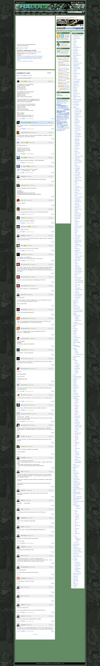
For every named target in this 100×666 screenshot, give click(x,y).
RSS (60, 39)
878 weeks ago (30, 81)
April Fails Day (78, 315)
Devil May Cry (77, 148)
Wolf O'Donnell (61, 130)
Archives (40, 12)
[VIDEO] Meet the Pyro (62, 82)
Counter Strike (78, 134)
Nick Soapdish (24, 166)
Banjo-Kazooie (78, 113)
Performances (76, 387)
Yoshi (63, 130)
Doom (76, 154)
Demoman (61, 105)
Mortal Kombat (78, 217)
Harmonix (77, 420)
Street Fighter (77, 266)
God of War (77, 175)
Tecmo (76, 456)
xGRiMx (22, 217)
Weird (74, 582)
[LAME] (18, 53)
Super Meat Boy (78, 269)
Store (28, 12)
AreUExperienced (24, 132)
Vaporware (75, 576)
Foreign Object (76, 104)
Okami (76, 220)
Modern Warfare (78, 213)
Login (18, 78)
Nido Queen (60, 61)
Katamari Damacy (78, 187)
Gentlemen (75, 300)
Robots (74, 470)
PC (22, 57)
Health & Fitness (76, 306)
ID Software (77, 423)
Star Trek (76, 566)
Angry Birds (77, 108)
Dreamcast (77, 514)
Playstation (77, 528)
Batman (76, 349)
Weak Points (75, 580)
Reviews (76, 371)
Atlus (76, 403)
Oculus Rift (78, 508)
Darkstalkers (77, 143)
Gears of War (77, 174)
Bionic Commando (78, 116)
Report (52, 118)
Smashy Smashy (27, 57)
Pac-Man (76, 223)
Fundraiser (77, 366)
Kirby (62, 112)
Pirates (74, 390)
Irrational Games (78, 426)
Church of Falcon (76, 73)
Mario (62, 114)
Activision (77, 402)
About (62, 12)
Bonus (76, 362)
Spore (76, 262)
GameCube (77, 517)
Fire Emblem (77, 168)
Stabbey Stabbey (76, 492)
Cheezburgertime (76, 68)
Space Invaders (78, 259)
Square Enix (77, 448)
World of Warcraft (78, 295)
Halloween (77, 318)
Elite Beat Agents (78, 160)
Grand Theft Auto (78, 177)
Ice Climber (77, 186)
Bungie (76, 409)
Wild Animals (75, 583)
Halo (76, 184)
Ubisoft (76, 459)
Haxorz (74, 303)
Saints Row (77, 248)
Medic (67, 114)
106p (30, 122)
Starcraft (76, 263)
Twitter (64, 39)
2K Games (77, 399)
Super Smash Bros (78, 271)
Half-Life (76, 183)
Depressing (75, 84)
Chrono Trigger (78, 130)
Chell (58, 103)
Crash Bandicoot (78, 136)
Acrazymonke (24, 338)
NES (76, 524)
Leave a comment (22, 61)
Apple (76, 510)
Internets (75, 325)
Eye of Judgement (78, 162)
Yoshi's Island (77, 297)
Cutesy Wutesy (76, 82)
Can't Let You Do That (77, 63)
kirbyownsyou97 (24, 413)
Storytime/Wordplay (77, 498)
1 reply (23, 172)
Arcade (76, 511)
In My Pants (75, 322)
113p (25, 81)
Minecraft (76, 212)
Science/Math (76, 473)
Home (17, 12)
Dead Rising (77, 145)
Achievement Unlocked (78, 35)
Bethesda (77, 405)
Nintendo (76, 437)
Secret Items (75, 476)
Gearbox (76, 419)
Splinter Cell (77, 260)
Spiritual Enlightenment (78, 489)
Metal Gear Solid (78, 209)
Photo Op (75, 388)
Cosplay (75, 76)
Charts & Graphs (76, 67)
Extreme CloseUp (76, 96)
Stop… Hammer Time (77, 496)
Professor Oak (63, 119)
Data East (77, 413)
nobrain (22, 294)
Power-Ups (75, 394)
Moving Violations (76, 356)
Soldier (59, 124)
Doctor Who (77, 562)
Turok (76, 286)
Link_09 (22, 446)
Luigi (58, 114)
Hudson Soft (77, 422)
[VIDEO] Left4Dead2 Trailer (26, 50)
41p (24, 394)
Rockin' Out (75, 472)
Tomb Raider (77, 285)
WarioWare (77, 292)
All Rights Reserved (48, 663)
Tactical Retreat (34, 57)
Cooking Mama (78, 133)
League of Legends (79, 196)
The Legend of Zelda (79, 280)
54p (25, 294)
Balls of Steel (76, 53)
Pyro (58, 121)
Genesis (76, 519)
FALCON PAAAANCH (77, 99)
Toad (68, 126)
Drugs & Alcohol (76, 93)
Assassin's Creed (78, 111)
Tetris (76, 276)
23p (23, 436)
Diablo (76, 149)
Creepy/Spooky (28, 56)
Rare (76, 440)
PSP (76, 530)
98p (27, 425)
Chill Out (75, 70)
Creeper (59, 104)
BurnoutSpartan (24, 368)
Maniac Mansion (78, 201)
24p (25, 309)
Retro (74, 468)
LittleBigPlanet (78, 200)
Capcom (76, 411)
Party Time (75, 385)
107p (29, 226)
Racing (74, 464)
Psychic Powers (76, 396)
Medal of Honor (78, 206)
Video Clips (35, 58)
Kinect (77, 506)
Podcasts (76, 369)
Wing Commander (78, 294)
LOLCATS (75, 336)
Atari (76, 513)
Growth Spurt (76, 302)
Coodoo (22, 209)
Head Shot (33, 56)
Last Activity (29, 75)
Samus (65, 121)
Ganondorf (62, 108)
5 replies (23, 118)
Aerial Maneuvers (76, 38)
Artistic (74, 44)
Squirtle (65, 126)
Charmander (67, 101)
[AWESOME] (22, 53)
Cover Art (75, 78)
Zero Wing (77, 298)
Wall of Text (75, 579)
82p (26, 384)
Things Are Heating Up (21, 58)
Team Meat (77, 453)
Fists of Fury (75, 102)
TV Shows (75, 559)
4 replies (23, 250)
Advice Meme (77, 346)
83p (28, 368)
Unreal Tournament (79, 289)
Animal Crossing (78, 110)
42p (28, 264)
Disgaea (76, 151)
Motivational (75, 345)
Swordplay (75, 502)
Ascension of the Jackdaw (63, 72)
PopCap (76, 439)
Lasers (74, 334)
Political (75, 391)
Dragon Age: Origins (79, 156)
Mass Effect (77, 204)
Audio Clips (75, 46)
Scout (59, 122)
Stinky (74, 495)
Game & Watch (78, 172)
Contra (76, 131)
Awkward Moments (77, 47)
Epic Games (77, 417)
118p (25, 245)
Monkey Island (78, 215)
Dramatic (75, 91)
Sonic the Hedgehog (79, 256)
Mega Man (59, 115)
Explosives (75, 95)
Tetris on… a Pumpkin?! (62, 58)
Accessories (77, 505)
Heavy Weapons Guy (63, 111)
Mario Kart (77, 203)
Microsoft (76, 434)
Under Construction (77, 573)
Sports (74, 490)
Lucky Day (75, 339)
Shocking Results (76, 482)
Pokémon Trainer (63, 117)
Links (57, 12)
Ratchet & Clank (78, 240)
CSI (75, 560)
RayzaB (22, 254)
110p (28, 166)
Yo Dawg (75, 585)
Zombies (18, 59)
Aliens (74, 39)
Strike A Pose (76, 499)
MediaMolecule (78, 433)
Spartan (58, 126)
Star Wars (77, 352)
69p (25, 446)
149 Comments (29, 61)
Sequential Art (76, 478)
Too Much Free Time (77, 556)
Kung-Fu (75, 333)
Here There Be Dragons (78, 310)
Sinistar (76, 254)
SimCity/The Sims (78, 252)
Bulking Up (75, 59)
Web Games (77, 533)
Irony (74, 327)
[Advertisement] (34, 650)
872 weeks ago (33, 264)
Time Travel (75, 553)
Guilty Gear (77, 178)
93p (28, 338)
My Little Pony (77, 565)
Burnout (76, 124)
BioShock (77, 117)
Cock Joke (75, 75)
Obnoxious (75, 379)
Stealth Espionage (77, 493)
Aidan (22, 394)
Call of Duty (77, 125)
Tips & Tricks (75, 555)
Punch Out (77, 238)
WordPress (59, 663)
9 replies (23, 621)
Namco (76, 436)
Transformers (77, 571)
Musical (74, 357)
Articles (76, 360)
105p (25, 157)
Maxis (76, 431)
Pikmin (76, 229)
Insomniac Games (78, 425)
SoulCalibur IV (78, 257)
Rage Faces (75, 467)
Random (23, 12)
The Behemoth (78, 457)
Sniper (64, 122)
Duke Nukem (77, 157)
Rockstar (76, 443)
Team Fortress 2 (78, 273)
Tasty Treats (75, 545)
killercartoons (23, 405)
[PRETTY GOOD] (21, 53)
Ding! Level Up (76, 85)
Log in (63, 663)
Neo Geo (76, 522)
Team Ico (76, 451)
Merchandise (77, 368)
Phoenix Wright (78, 227)
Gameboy (77, 516)
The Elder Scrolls (78, 277)
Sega (76, 445)
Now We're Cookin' (77, 377)
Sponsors (77, 372)
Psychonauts (77, 237)
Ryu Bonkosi (23, 425)
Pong (76, 232)
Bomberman (77, 120)
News (74, 359)
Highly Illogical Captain (78, 311)
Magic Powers (76, 340)
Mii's (74, 343)
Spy (62, 126)
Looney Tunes (78, 563)
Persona (76, 224)
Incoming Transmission (78, 323)
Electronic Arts (77, 416)
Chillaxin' (75, 71)
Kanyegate (75, 330)
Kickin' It (75, 331)
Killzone (76, 192)
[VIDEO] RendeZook (62, 79)
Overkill (74, 382)
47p (27, 185)
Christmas (77, 317)
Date (21, 75)
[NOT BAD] (19, 53)
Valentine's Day (78, 320)
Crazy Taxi (77, 137)
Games (74, 107)
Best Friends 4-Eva (21, 56)
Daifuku (22, 81)
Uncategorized (78, 288)
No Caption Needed (77, 376)
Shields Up (75, 481)
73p (29, 132)
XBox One (77, 542)
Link (67, 113)
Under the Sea (76, 574)
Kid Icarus (77, 189)
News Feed (75, 2)
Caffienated (75, 61)
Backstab (75, 49)
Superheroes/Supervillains (78, 501)
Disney (76, 351)
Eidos (76, 414)
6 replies (23, 421)
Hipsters (75, 313)
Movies (74, 348)
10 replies (23, 153)
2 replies (23, 214)
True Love (75, 558)
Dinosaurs (75, 87)
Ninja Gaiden (77, 218)
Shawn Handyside (24, 52)
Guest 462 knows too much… (64, 85)
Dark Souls (77, 142)
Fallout (76, 165)
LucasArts (77, 430)
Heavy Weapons (39, 56)
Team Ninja (77, 454)
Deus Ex (76, 146)
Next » (36, 634)
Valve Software (29, 58)
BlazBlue (76, 119)
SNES (76, 531)
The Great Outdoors (77, 548)
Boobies (75, 56)
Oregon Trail (77, 221)
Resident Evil (77, 244)
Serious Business (76, 479)
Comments (81, 2)
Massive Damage (76, 342)
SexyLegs (23, 349)
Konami (76, 428)
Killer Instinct (77, 190)
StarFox (76, 265)
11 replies (23, 128)
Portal (76, 234)
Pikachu (66, 115)
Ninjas (74, 374)
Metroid (76, 210)
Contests (76, 363)
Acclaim (76, 400)
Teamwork (39, 57)
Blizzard (76, 408)
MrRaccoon (23, 142)
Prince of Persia (78, 235)
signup (22, 78)
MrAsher (22, 309)
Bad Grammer (76, 50)
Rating (24, 75)
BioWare (76, 406)
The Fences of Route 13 (62, 75)
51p (25, 217)
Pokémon (77, 230)
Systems (75, 504)
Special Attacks (76, 487)
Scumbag (75, 475)
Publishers (75, 397)
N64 (76, 521)
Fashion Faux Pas (77, 101)
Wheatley (61, 129)
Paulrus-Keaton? (24, 226)
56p (25, 254)
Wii (75, 534)
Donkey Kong (77, 152)
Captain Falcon (61, 101)
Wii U (76, 536)
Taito (76, 450)
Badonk (22, 157)
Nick (62, 115)
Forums (34, 12)
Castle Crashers (78, 127)
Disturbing (75, 90)
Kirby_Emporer (24, 264)
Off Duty (75, 381)
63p (29, 413)
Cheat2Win (23, 384)
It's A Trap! (75, 328)
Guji (21, 436)
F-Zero (76, 163)
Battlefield (77, 114)
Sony (76, 447)
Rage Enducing (76, 465)
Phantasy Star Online (79, 226)
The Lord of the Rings (79, 354)
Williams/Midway (78, 462)
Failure (74, 98)
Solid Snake (65, 124)
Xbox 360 (40, 58)
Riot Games (77, 442)
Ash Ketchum (60, 100)
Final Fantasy (77, 166)
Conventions (77, 365)
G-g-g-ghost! (75, 105)
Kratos (64, 112)
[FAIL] (17, 53)
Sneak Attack (75, 485)
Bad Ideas (75, 52)
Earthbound (77, 159)
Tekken (76, 274)
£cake (22, 200)
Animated (75, 41)
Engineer (63, 107)
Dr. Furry (22, 358)
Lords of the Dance (77, 337)
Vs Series (77, 291)
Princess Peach (61, 118)
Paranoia (75, 384)
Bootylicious (75, 58)
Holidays (75, 314)
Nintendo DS (77, 525)
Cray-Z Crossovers (77, 79)
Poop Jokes (75, 393)
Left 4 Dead (19, 57)
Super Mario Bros (78, 268)
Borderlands (77, 122)
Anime (74, 42)
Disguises (75, 88)
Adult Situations (76, 36)
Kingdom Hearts (78, 193)
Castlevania (77, 128)
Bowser (66, 100)
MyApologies (23, 185)
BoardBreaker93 (24, 318)
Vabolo (22, 245)
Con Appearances (49, 12)
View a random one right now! (62, 53)
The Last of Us (78, 279)
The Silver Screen (76, 550)
